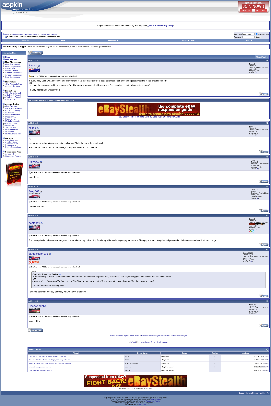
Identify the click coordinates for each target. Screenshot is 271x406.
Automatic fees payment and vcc (40, 367)
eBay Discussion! (12, 64)
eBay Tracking (11, 106)
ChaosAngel (36, 305)
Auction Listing (11, 123)
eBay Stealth (155, 399)
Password (237, 37)
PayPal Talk (10, 69)
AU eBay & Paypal (13, 95)
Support (242, 393)
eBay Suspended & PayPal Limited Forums (124, 336)
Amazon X (9, 154)
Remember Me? (263, 34)
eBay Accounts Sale (13, 84)
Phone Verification (12, 115)
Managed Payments (13, 108)
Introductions (10, 145)
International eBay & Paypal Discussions (25, 34)
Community (111, 41)
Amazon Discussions (14, 73)
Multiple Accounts (12, 121)
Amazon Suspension (13, 75)
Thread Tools (261, 57)
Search (249, 41)
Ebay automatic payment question (40, 370)
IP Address (9, 113)
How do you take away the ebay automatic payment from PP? (50, 363)
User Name (238, 34)
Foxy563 (34, 161)
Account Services (12, 86)
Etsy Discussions (12, 77)
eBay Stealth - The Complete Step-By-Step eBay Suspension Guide (148, 117)
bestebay (34, 222)
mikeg (32, 127)
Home (7, 34)
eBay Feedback (11, 130)
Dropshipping (10, 125)
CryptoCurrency (11, 143)
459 (251, 261)
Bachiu (33, 65)
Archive (262, 393)
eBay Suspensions (13, 66)
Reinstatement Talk (13, 134)
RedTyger (142, 404)
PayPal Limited (11, 71)
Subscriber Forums (13, 156)
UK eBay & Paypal (13, 93)
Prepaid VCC (10, 117)
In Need (133, 342)
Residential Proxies (153, 401)
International (10, 99)
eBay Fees (9, 132)
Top (268, 393)
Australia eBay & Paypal (49, 34)
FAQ (63, 41)
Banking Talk (10, 119)
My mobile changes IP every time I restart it (152, 342)
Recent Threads (188, 41)
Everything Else (11, 141)
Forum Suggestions (13, 147)
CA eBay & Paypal (13, 97)
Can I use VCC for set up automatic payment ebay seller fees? (50, 356)
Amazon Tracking (12, 110)
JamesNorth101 (38, 253)
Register (25, 41)
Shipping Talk (10, 127)
